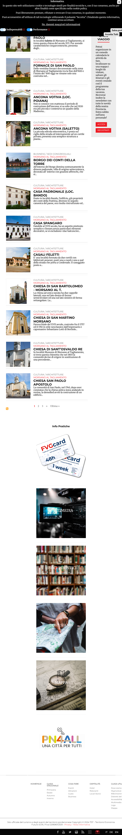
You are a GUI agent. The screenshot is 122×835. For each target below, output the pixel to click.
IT (106, 832)
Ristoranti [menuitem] (94, 791)
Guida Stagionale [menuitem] (53, 785)
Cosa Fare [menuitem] (73, 784)
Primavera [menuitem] (51, 790)
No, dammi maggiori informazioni (61, 24)
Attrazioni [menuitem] (72, 791)
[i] (24, 29)
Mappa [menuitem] (114, 808)
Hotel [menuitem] (92, 788)
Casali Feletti (46, 255)
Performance (40, 29)
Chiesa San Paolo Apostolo (49, 382)
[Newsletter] (97, 832)
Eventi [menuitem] (71, 788)
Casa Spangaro (47, 223)
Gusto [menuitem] (70, 794)
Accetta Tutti (111, 34)
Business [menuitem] (72, 797)
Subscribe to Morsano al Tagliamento (7, 408)
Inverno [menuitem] (50, 798)
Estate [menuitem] (49, 793)
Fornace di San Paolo (53, 66)
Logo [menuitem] (113, 805)
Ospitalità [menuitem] (95, 784)
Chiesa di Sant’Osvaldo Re (57, 349)
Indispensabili (14, 29)
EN (116, 832)
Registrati (103, 130)
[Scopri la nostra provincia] (90, 832)
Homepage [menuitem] (36, 784)
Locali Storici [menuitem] (95, 794)
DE (111, 832)
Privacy (67, 824)
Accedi (101, 124)
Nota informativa (81, 824)
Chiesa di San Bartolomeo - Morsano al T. (58, 288)
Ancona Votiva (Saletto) (56, 129)
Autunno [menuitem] (51, 796)
